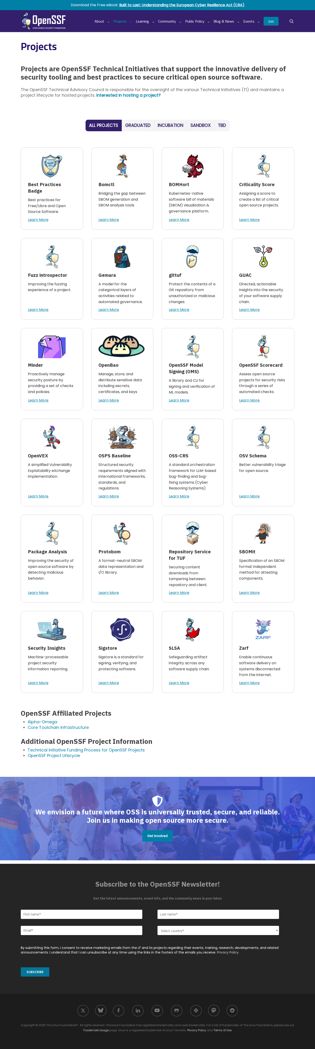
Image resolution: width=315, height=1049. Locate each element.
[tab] (104, 125)
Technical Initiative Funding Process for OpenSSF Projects (86, 750)
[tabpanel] (157, 420)
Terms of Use (223, 1030)
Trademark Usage (96, 1030)
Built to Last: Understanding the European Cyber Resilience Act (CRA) (181, 5)
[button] (157, 836)
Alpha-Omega (42, 722)
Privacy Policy (228, 952)
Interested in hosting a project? (128, 95)
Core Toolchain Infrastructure (58, 727)
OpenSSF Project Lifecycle (54, 755)
